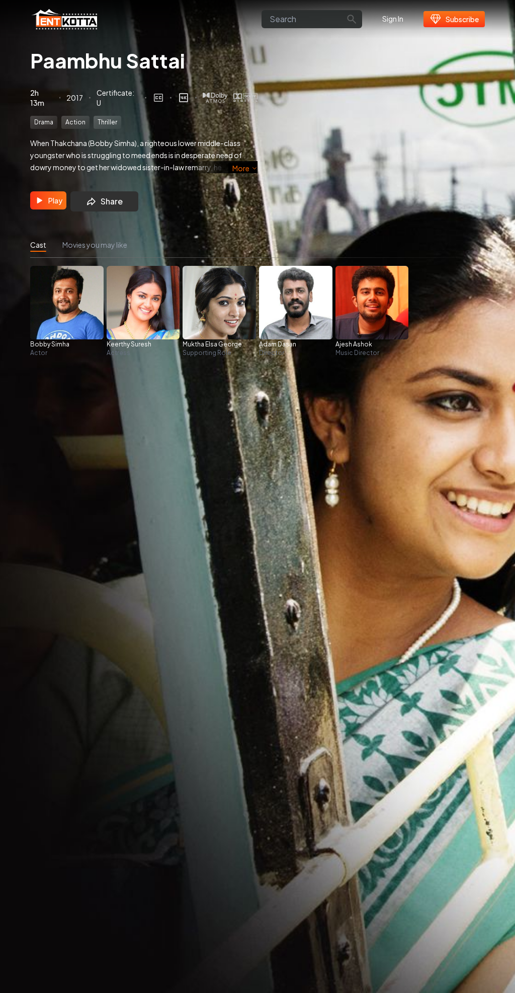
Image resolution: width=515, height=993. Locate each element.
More (240, 168)
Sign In (392, 18)
